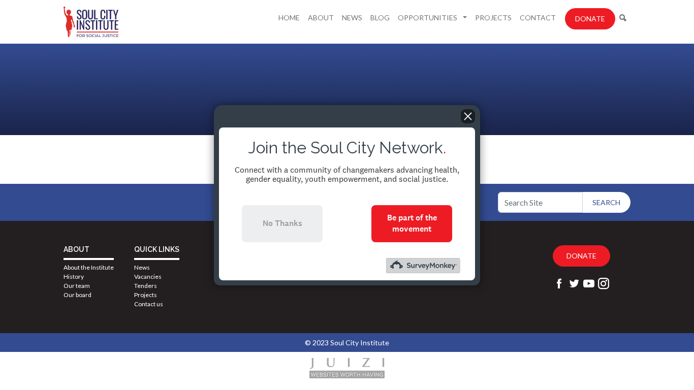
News (352, 17)
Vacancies (148, 276)
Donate (590, 18)
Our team (77, 285)
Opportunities (428, 17)
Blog (380, 17)
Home (289, 17)
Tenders (145, 285)
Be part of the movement (412, 223)
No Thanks (282, 223)
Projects (493, 17)
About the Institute (89, 267)
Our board (77, 295)
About (321, 17)
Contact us (148, 304)
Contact (538, 17)
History (74, 276)
